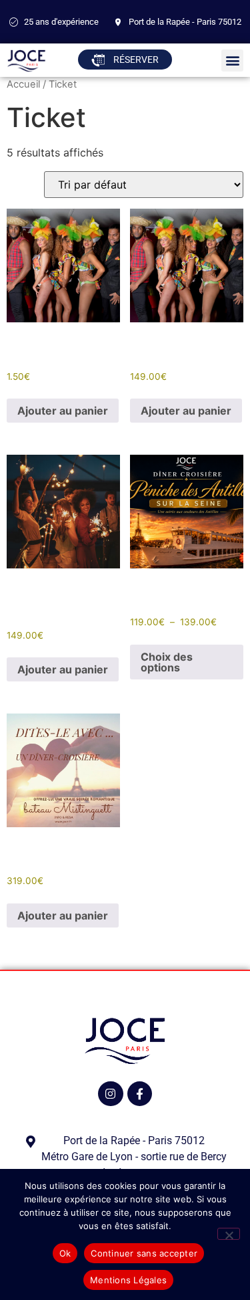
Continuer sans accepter (144, 1253)
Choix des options (167, 662)
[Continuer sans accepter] (228, 1234)
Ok (65, 1253)
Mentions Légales (128, 1280)
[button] (232, 60)
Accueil (23, 84)
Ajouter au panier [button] (62, 410)
